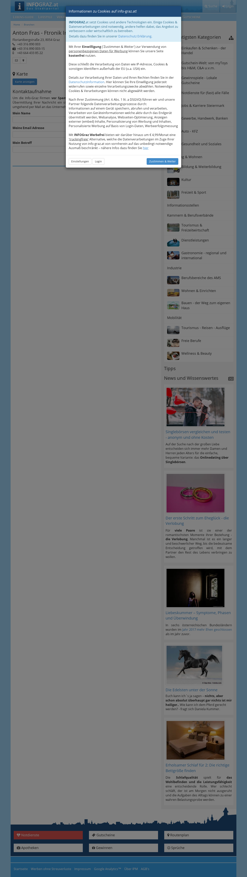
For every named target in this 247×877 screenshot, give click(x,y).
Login (98, 161)
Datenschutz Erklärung (134, 36)
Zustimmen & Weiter (162, 161)
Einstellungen (80, 161)
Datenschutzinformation (86, 82)
